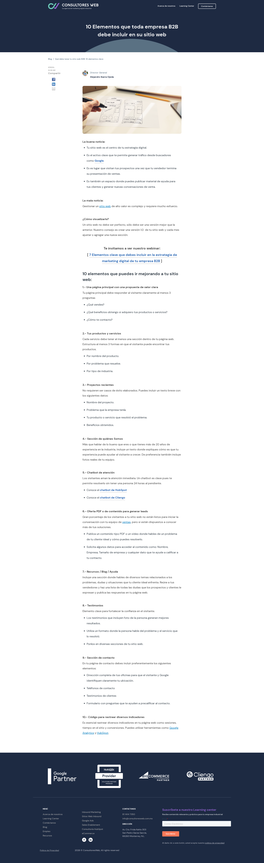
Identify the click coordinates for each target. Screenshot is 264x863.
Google (99, 160)
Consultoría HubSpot (92, 829)
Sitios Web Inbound (91, 816)
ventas (126, 522)
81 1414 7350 (128, 814)
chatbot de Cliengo (112, 497)
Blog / (51, 59)
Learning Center (186, 6)
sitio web (105, 206)
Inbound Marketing (91, 812)
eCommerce (88, 833)
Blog (45, 827)
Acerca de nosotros (166, 6)
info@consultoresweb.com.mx (137, 818)
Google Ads (88, 820)
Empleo (46, 831)
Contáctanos (207, 6)
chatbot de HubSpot (113, 490)
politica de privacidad (214, 843)
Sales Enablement (91, 824)
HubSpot (102, 733)
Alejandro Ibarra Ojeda (102, 76)
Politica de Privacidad (49, 850)
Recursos (47, 835)
